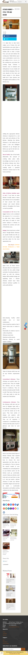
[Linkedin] (11, 505)
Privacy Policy (6, 643)
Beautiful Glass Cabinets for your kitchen (6, 526)
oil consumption (15, 216)
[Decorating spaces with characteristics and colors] (10, 601)
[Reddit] (15, 505)
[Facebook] (4, 505)
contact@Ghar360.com (14, 626)
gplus (25, 329)
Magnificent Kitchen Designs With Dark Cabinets (6, 552)
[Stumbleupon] (4, 509)
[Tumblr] (11, 509)
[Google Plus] (9, 505)
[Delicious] (18, 505)
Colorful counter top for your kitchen (6, 539)
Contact (4, 635)
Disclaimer (5, 641)
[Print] (15, 509)
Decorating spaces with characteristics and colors (10, 606)
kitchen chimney (13, 60)
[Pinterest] (13, 505)
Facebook (25, 325)
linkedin (26, 327)
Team (4, 631)
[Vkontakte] (4, 512)
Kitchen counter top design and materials (13, 526)
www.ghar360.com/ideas (14, 653)
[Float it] (18, 509)
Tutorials (5, 633)
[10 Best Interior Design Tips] (10, 588)
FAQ (3, 640)
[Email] (6, 509)
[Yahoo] (13, 509)
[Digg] (9, 509)
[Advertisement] (14, 111)
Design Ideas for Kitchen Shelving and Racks (13, 539)
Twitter (26, 323)
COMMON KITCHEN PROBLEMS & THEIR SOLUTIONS (11, 247)
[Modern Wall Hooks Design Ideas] (10, 576)
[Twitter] (6, 505)
